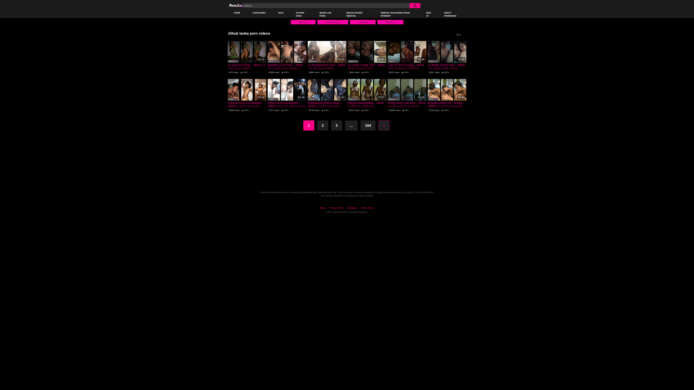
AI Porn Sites (300, 14)
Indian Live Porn (325, 14)
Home (237, 13)
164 (368, 125)
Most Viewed (332, 22)
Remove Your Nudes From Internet (395, 14)
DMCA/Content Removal (354, 14)
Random (390, 22)
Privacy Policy (336, 208)
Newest (303, 22)
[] (415, 5)
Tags (280, 13)
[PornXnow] (242, 5)
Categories (258, 13)
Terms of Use (367, 208)
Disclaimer (352, 208)
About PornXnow (450, 14)
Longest (362, 22)
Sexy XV (428, 14)
